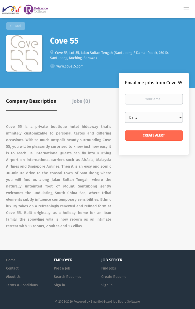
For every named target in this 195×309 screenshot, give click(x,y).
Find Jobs (108, 268)
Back (17, 26)
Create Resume (113, 277)
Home (10, 260)
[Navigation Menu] (186, 9)
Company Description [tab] (31, 101)
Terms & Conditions (22, 285)
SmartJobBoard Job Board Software (115, 301)
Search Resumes (67, 277)
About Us (13, 277)
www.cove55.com (70, 66)
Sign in (59, 285)
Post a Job (62, 268)
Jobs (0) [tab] (81, 101)
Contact (12, 268)
